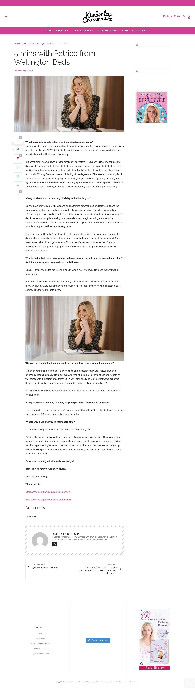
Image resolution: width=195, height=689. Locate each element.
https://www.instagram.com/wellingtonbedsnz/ (48, 499)
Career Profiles (21, 44)
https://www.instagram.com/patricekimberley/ (47, 492)
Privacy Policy (40, 649)
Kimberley (62, 31)
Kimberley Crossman (25, 70)
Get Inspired (48, 44)
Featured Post (35, 44)
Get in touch (139, 31)
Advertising (40, 639)
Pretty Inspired (107, 31)
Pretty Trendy (82, 31)
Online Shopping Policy (40, 644)
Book (125, 31)
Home (49, 31)
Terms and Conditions (40, 654)
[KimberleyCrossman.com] (97, 16)
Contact (40, 634)
